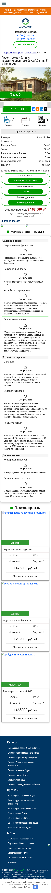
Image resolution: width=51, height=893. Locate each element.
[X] (45, 109)
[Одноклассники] (37, 109)
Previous (1, 84)
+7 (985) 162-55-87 (26, 35)
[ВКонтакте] (33, 109)
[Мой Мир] (41, 109)
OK (35, 887)
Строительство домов (13, 53)
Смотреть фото (25, 254)
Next (48, 84)
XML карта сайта (19, 870)
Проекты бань (31, 53)
